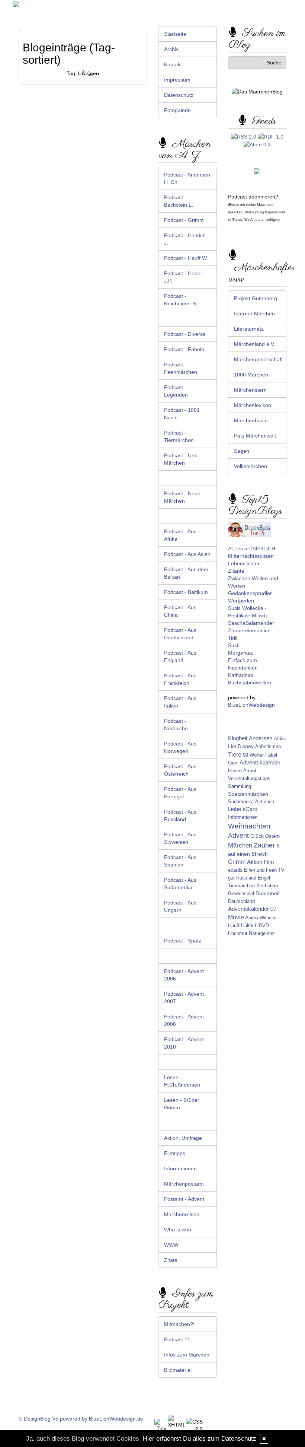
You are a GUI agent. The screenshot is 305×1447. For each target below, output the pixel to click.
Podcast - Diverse (185, 334)
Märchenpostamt (184, 1184)
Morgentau (241, 653)
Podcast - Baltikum (186, 592)
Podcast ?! (176, 1339)
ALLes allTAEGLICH (251, 548)
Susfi (234, 645)
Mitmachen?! (179, 1324)
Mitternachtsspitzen (251, 556)
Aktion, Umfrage (183, 1138)
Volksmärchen (250, 466)
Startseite (175, 34)
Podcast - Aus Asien (187, 554)
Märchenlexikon (252, 405)
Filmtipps (174, 1153)
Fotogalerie (177, 110)
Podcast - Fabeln (184, 349)
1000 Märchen (251, 375)
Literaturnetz (249, 329)
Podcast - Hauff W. (186, 258)
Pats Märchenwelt (255, 436)
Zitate (170, 1260)
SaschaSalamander (251, 623)
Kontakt (173, 64)
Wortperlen (241, 601)
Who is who (177, 1230)
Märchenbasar (251, 420)
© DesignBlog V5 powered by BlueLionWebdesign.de (81, 1419)
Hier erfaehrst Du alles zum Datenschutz (199, 1438)
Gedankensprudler (250, 593)
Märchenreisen (181, 1214)
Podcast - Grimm (184, 220)
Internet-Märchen (254, 314)
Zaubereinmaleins (249, 630)
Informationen (180, 1168)
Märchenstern (250, 390)
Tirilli (233, 638)
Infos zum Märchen (186, 1355)
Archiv (171, 49)
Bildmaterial (178, 1370)
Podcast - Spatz (182, 941)
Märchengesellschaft (258, 359)
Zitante (236, 571)
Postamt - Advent (184, 1199)
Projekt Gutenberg (255, 298)
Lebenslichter (244, 563)
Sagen (241, 451)
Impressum (177, 80)
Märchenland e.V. (254, 344)
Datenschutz (178, 95)
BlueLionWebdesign (251, 705)
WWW (171, 1245)
